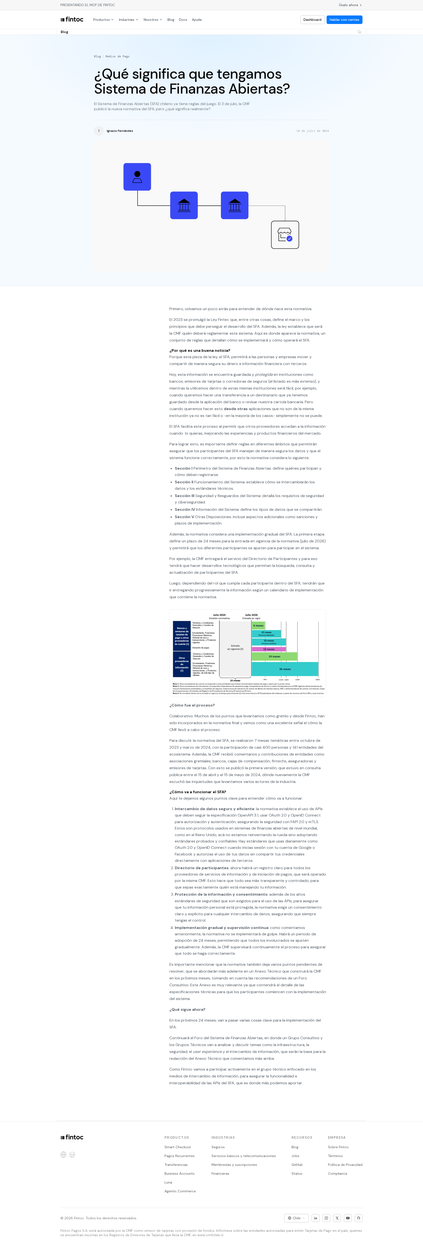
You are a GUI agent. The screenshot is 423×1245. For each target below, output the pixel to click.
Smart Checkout (177, 1147)
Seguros (218, 1147)
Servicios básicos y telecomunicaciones (244, 1156)
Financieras (220, 1173)
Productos (101, 19)
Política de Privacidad (345, 1164)
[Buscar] (359, 32)
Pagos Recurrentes (179, 1156)
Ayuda (197, 19)
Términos (335, 1156)
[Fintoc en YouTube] (348, 1218)
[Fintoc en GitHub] (359, 1218)
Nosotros (151, 19)
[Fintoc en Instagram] (326, 1218)
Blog (170, 19)
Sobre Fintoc (338, 1147)
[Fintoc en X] (337, 1218)
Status (297, 1173)
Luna (168, 1182)
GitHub (297, 1164)
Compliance (337, 1173)
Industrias (126, 19)
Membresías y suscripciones (234, 1164)
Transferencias (176, 1164)
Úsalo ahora (348, 5)
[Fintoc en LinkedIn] (315, 1218)
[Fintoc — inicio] (71, 19)
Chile (297, 1218)
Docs (183, 19)
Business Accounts (179, 1173)
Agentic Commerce (180, 1191)
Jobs (295, 1156)
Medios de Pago (117, 56)
